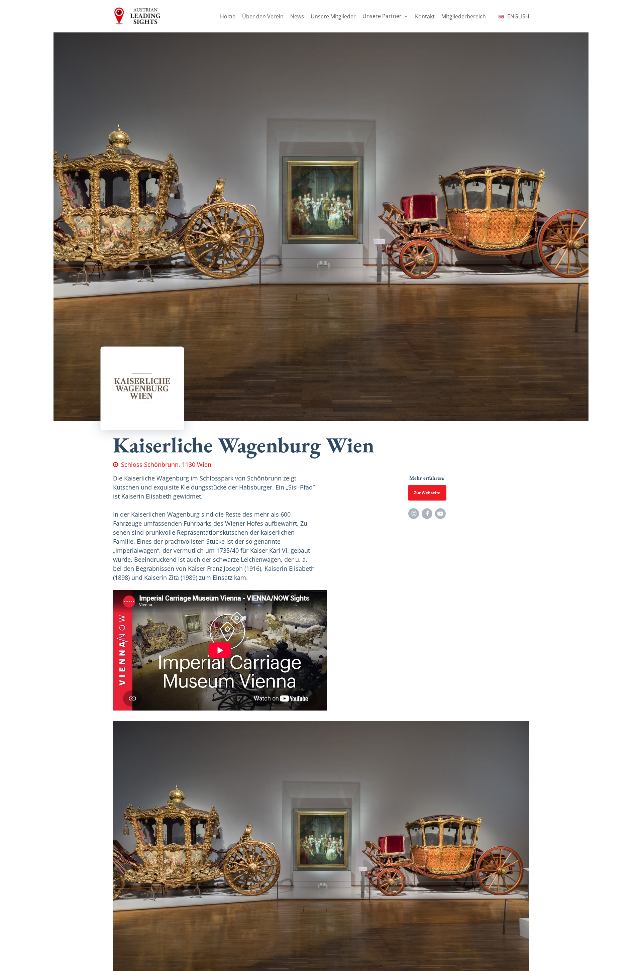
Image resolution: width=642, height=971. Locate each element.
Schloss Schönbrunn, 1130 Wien (166, 464)
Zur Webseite (427, 493)
